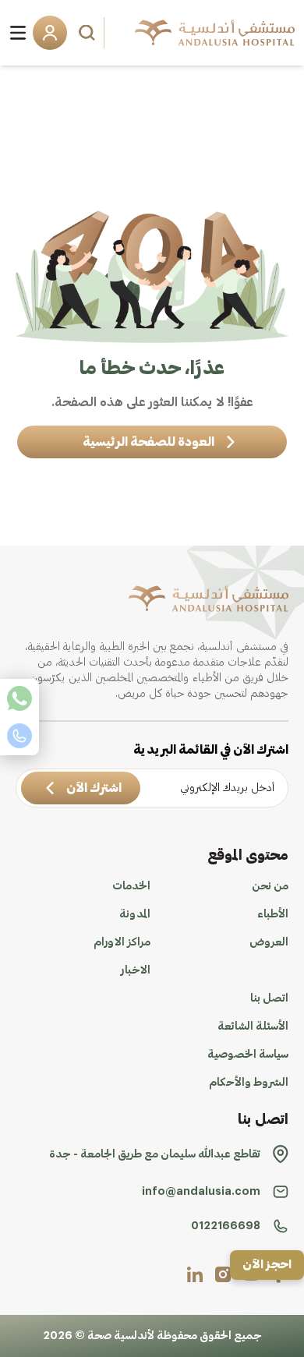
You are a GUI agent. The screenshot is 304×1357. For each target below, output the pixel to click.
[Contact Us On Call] (19, 735)
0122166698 (225, 1226)
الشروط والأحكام (248, 1082)
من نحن (270, 886)
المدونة (134, 914)
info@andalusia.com (201, 1191)
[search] (88, 32)
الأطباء (272, 914)
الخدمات (131, 886)
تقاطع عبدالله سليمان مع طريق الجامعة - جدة (154, 1154)
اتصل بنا (269, 998)
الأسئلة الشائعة (252, 1026)
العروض (268, 942)
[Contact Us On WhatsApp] (19, 698)
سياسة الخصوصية (247, 1054)
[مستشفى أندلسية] (215, 32)
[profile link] (223, 1274)
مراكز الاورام (122, 942)
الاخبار (135, 970)
